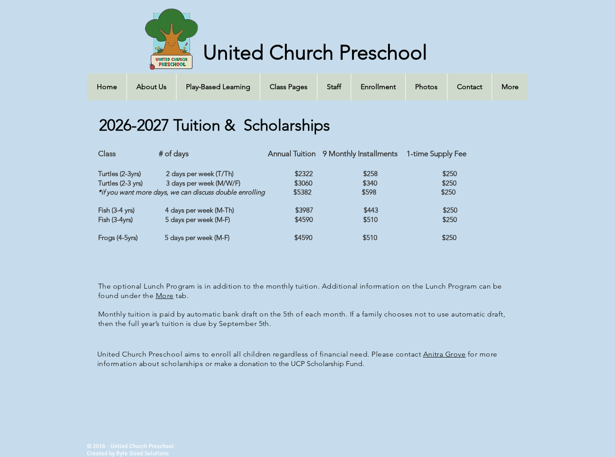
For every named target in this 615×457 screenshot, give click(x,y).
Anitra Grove (444, 354)
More (165, 295)
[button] (288, 86)
